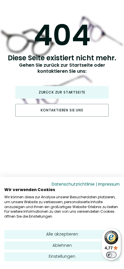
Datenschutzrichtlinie (73, 184)
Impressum (109, 184)
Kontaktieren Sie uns (62, 110)
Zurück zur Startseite (62, 92)
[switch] (111, 255)
